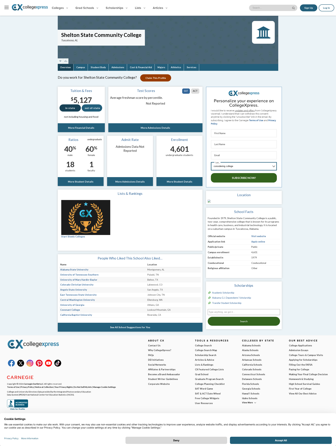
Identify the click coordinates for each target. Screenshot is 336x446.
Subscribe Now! (244, 177)
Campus (80, 67)
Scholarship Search (205, 355)
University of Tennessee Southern (79, 274)
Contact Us (154, 345)
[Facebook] (11, 365)
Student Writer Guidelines (163, 379)
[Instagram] (30, 365)
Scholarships (115, 8)
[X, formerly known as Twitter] (20, 365)
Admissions (117, 67)
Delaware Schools (252, 379)
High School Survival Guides (304, 384)
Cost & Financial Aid (141, 67)
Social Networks (157, 364)
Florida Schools (250, 384)
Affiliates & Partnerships (162, 369)
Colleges (58, 8)
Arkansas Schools (251, 359)
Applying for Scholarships (303, 359)
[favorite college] (60, 61)
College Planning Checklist (210, 384)
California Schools (252, 364)
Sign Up (308, 7)
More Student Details (80, 181)
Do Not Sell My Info (83, 387)
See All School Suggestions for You (130, 327)
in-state (70, 107)
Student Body (98, 67)
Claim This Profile (155, 77)
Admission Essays (298, 350)
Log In (326, 7)
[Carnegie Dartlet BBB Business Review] (17, 409)
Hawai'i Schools (250, 393)
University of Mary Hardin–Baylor (78, 279)
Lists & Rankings (204, 364)
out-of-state (92, 107)
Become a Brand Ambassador (164, 374)
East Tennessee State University (78, 294)
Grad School (201, 374)
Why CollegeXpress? (159, 350)
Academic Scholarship (223, 292)
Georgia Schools (251, 388)
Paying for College (299, 369)
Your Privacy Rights (64, 387)
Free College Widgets (207, 398)
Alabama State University (74, 269)
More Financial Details (81, 127)
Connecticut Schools (253, 374)
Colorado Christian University (76, 284)
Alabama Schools (251, 345)
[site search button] (293, 7)
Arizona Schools (251, 355)
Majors (161, 67)
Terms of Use (256, 120)
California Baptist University (76, 314)
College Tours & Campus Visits (306, 355)
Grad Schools (85, 8)
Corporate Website (159, 384)
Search (244, 321)
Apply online (258, 241)
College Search (203, 345)
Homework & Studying (301, 379)
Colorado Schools (251, 369)
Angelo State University (73, 289)
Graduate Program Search (209, 379)
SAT (186, 91)
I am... (217, 162)
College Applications (300, 345)
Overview (65, 67)
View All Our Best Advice (303, 393)
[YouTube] (48, 365)
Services (191, 67)
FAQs (151, 355)
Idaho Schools (249, 398)
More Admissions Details (155, 127)
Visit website (258, 236)
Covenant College (70, 309)
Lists (138, 8)
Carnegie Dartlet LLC (33, 384)
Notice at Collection (44, 387)
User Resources (204, 403)
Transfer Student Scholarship (226, 303)
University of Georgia (72, 305)
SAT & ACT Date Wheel (208, 393)
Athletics (176, 67)
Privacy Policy (27, 387)
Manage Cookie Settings (104, 387)
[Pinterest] (39, 365)
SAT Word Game (204, 388)
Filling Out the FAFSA (300, 364)
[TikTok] (57, 365)
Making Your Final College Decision (308, 374)
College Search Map (206, 350)
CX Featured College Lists (209, 369)
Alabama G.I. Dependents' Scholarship (231, 297)
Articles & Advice (204, 359)
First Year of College (300, 388)
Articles (158, 8)
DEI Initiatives (156, 359)
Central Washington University (77, 299)
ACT (195, 91)
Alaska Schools (250, 350)
